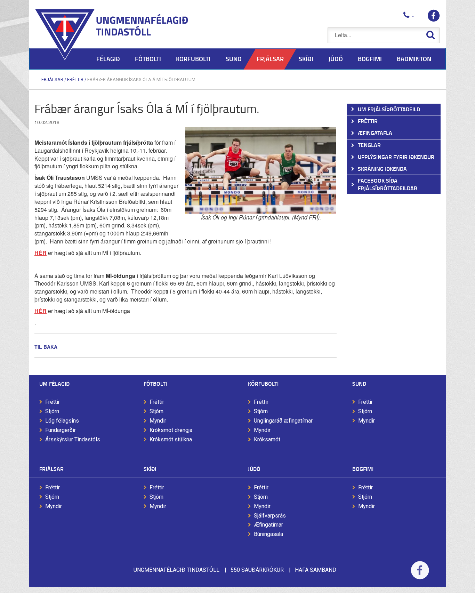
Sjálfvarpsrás (270, 515)
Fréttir (75, 79)
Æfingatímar (268, 524)
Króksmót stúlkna (171, 439)
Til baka (45, 346)
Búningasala (268, 534)
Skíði (150, 469)
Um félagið (54, 383)
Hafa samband (315, 570)
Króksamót (267, 439)
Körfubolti (263, 383)
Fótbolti (155, 383)
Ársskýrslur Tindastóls (72, 439)
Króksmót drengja (171, 430)
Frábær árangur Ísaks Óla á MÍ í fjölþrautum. (141, 79)
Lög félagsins (62, 420)
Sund (359, 383)
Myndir (158, 420)
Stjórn (52, 411)
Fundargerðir (60, 430)
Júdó (254, 469)
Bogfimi (362, 469)
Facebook (420, 575)
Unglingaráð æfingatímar (283, 420)
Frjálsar (52, 79)
